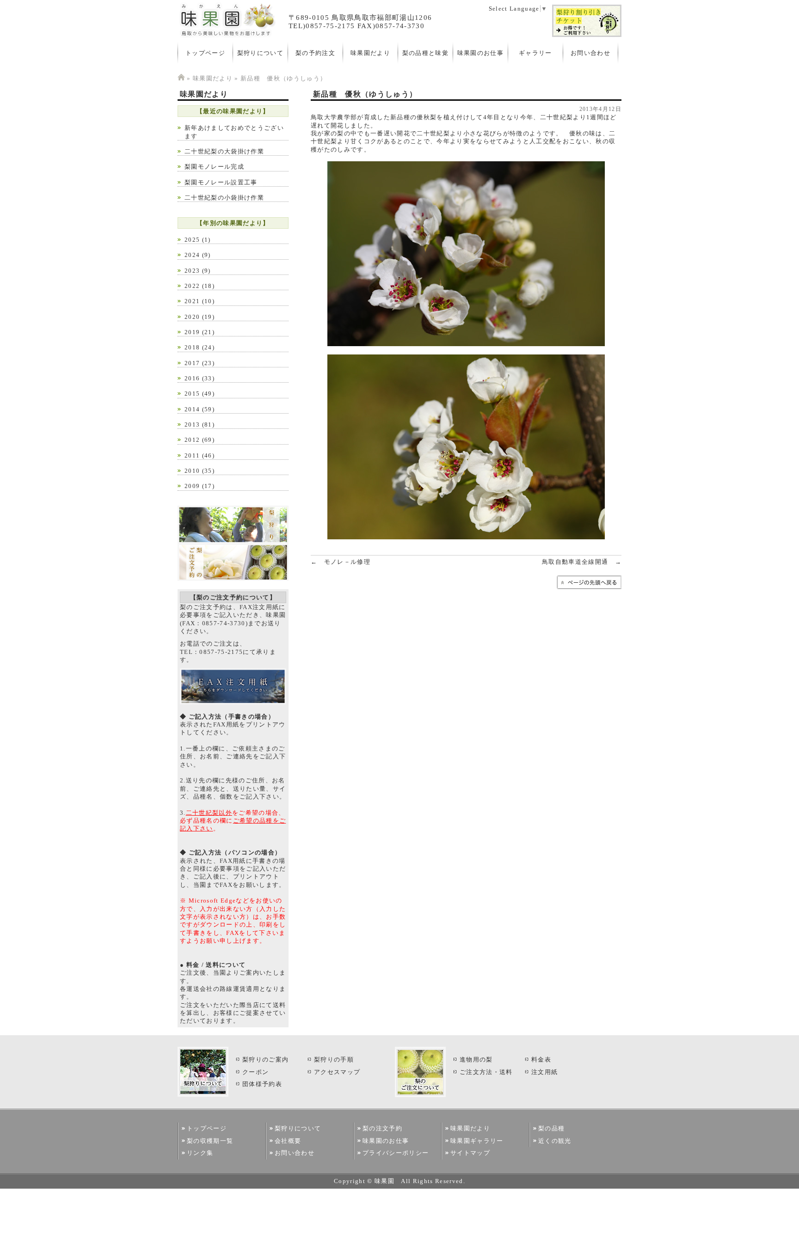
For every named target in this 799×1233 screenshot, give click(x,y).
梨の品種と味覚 (425, 52)
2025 (192, 239)
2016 (192, 378)
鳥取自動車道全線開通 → (581, 561)
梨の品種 (551, 1128)
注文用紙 (544, 1071)
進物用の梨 (476, 1059)
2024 (192, 254)
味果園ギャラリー (477, 1140)
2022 (192, 285)
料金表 (541, 1059)
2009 (192, 485)
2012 (192, 439)
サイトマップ (470, 1152)
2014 (192, 409)
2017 (192, 363)
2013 (192, 424)
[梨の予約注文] (233, 578)
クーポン (255, 1071)
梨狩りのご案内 (265, 1059)
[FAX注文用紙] (233, 702)
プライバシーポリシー (396, 1152)
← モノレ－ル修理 (340, 561)
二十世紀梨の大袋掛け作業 (224, 151)
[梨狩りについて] (233, 541)
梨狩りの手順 (334, 1059)
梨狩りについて (260, 52)
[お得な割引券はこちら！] (586, 35)
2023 (192, 270)
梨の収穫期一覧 (210, 1140)
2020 (192, 316)
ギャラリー (535, 52)
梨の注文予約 (382, 1128)
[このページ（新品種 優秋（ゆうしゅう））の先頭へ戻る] (589, 587)
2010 (192, 470)
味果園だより (370, 52)
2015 (192, 393)
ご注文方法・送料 (486, 1071)
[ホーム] (181, 78)
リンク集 (200, 1152)
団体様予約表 (262, 1083)
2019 (192, 332)
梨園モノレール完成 (214, 166)
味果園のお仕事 (480, 52)
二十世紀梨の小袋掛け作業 (224, 197)
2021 (192, 301)
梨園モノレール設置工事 (221, 182)
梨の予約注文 (315, 52)
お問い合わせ (590, 52)
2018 (192, 347)
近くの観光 (555, 1140)
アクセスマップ (337, 1071)
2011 (192, 455)
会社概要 (288, 1140)
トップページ (205, 52)
